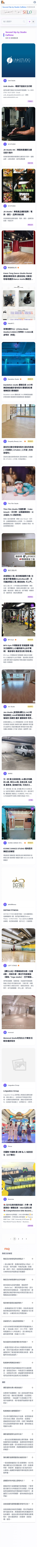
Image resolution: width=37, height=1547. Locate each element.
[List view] (33, 21)
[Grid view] (29, 21)
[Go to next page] (26, 1239)
